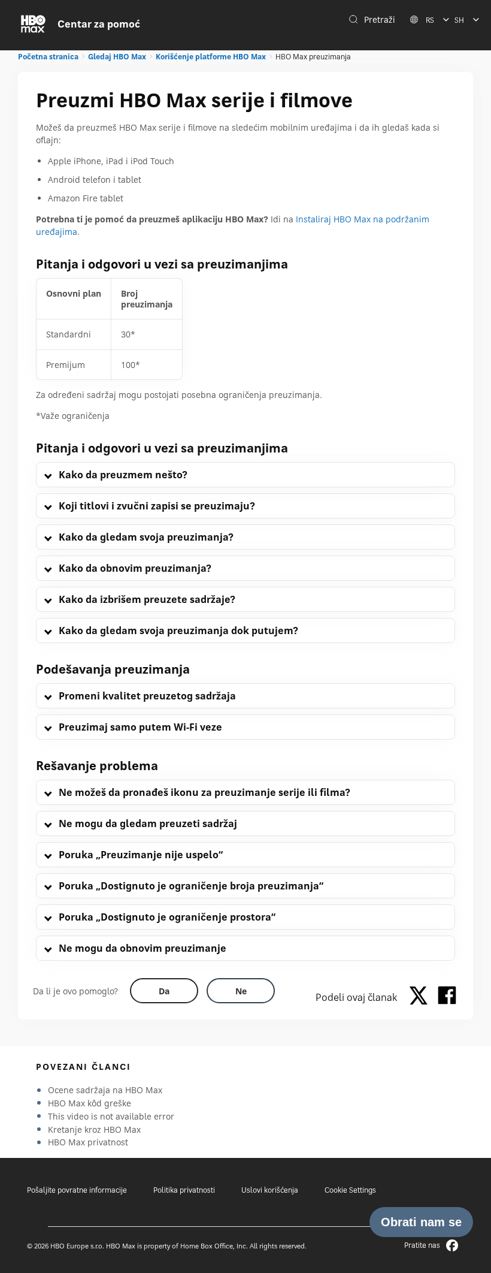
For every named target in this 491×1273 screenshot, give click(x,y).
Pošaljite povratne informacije (77, 1190)
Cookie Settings (350, 1190)
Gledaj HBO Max (117, 57)
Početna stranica (48, 57)
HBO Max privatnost (88, 1142)
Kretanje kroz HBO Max (94, 1129)
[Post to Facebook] (447, 997)
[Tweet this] (422, 997)
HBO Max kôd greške (89, 1103)
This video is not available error (111, 1116)
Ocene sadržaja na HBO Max (105, 1090)
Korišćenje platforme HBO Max (211, 57)
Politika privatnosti (184, 1190)
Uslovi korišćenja (269, 1190)
